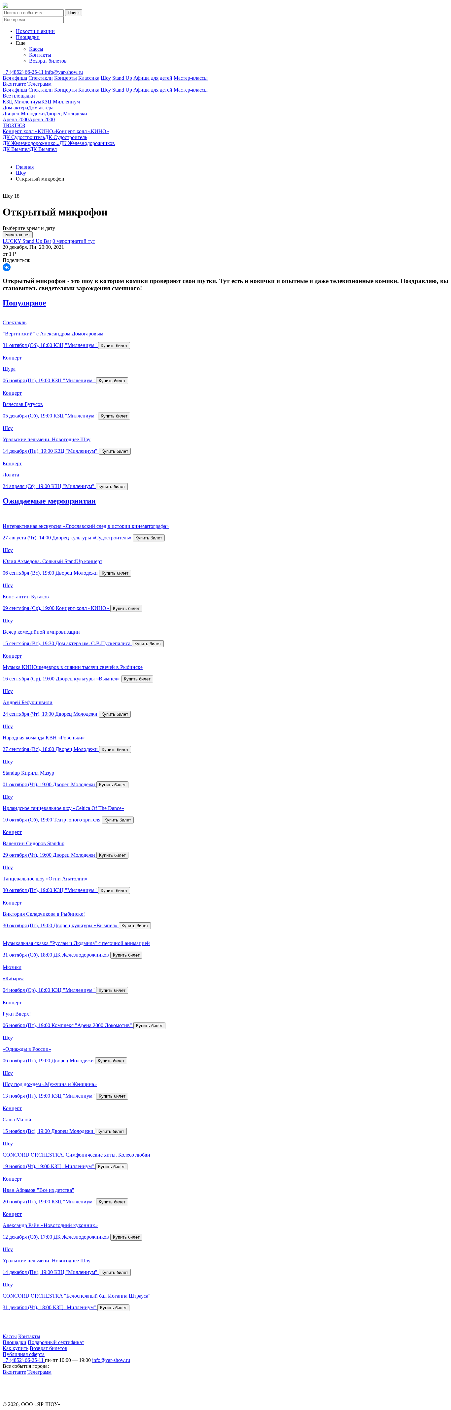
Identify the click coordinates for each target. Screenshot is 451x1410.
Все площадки (19, 96)
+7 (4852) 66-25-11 (24, 72)
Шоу (106, 78)
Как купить (15, 1348)
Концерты (65, 78)
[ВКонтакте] (7, 267)
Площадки (28, 37)
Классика (88, 78)
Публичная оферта (24, 1354)
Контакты (40, 55)
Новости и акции (35, 31)
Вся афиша (15, 78)
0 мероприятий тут (73, 241)
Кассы (36, 49)
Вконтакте (14, 84)
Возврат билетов (48, 61)
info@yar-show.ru (64, 72)
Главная (25, 167)
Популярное (24, 303)
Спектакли (40, 78)
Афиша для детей (152, 78)
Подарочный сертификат (56, 1342)
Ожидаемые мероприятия (49, 501)
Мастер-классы (191, 78)
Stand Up (122, 78)
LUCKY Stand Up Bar (27, 241)
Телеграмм (39, 84)
